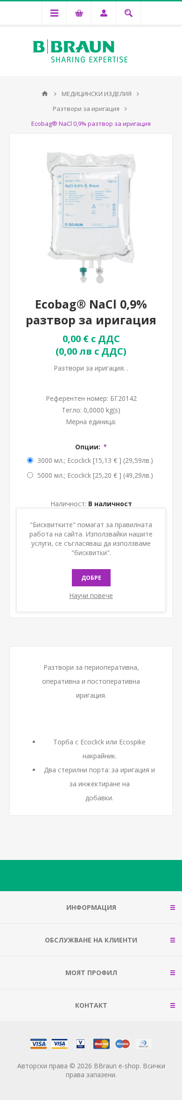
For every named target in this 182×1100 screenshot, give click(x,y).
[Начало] (44, 93)
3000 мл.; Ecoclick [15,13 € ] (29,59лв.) (95, 460)
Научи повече (91, 595)
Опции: (88, 446)
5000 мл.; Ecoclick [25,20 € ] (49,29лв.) (95, 475)
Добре (91, 578)
